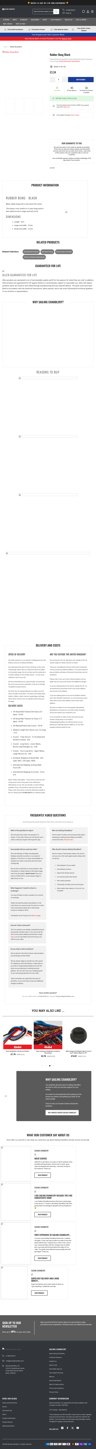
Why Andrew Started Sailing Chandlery (62, 1112)
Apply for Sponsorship (56, 1384)
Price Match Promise (56, 1373)
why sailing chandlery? (61, 1079)
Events (4, 1407)
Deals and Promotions (9, 1403)
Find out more (68, 840)
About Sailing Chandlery (57, 1353)
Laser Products (56, 20)
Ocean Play (69, 20)
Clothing (6, 20)
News (4, 1414)
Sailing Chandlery (13, 1444)
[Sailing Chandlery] (8, 9)
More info (66, 107)
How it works (75, 115)
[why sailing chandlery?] (6, 1096)
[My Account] (88, 11)
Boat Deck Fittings (47, 252)
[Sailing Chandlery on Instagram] (62, 1427)
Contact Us (53, 1361)
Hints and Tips (7, 1410)
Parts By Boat (21, 24)
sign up (13, 937)
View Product (43, 1175)
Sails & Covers (81, 20)
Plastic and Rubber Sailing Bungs (34, 257)
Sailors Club (66, 39)
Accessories (35, 20)
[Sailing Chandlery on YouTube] (78, 1427)
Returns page (36, 915)
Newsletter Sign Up (55, 1369)
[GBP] (82, 11)
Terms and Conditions (56, 1388)
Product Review (7, 1422)
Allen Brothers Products (31, 252)
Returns (51, 1377)
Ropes (15, 20)
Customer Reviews (55, 1357)
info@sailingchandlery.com (65, 996)
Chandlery (24, 20)
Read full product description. (69, 61)
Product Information (8, 1418)
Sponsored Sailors (55, 1380)
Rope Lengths (8, 24)
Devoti (45, 20)
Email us (68, 13)
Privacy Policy (53, 1392)
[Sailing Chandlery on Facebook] (67, 1427)
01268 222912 (70, 10)
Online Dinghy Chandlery (64, 252)
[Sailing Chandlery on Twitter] (72, 1427)
